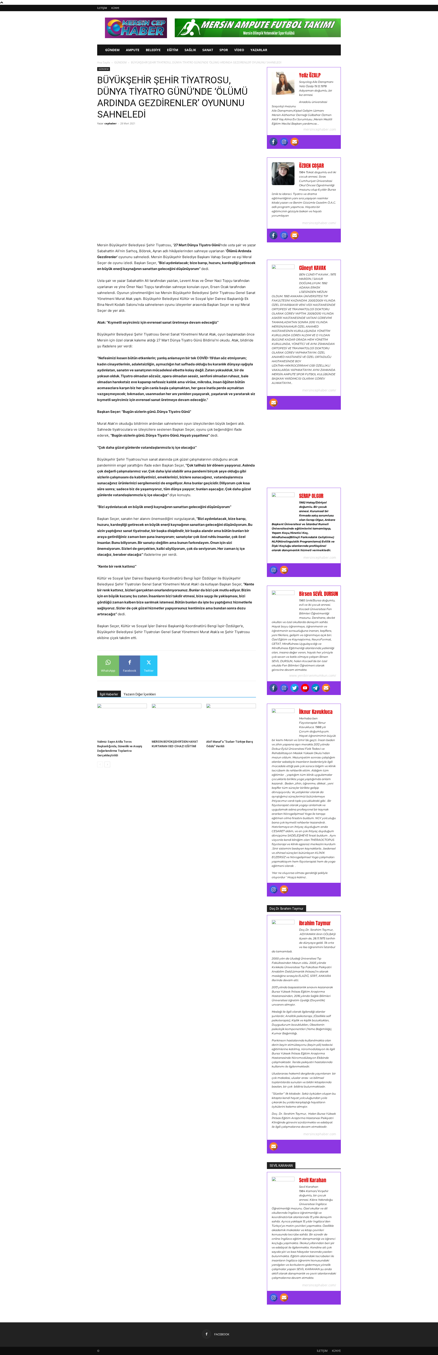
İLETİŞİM (102, 8)
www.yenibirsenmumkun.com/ (312, 675)
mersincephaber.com (319, 129)
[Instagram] (284, 142)
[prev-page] (100, 764)
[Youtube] (305, 688)
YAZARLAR (258, 50)
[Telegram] (315, 688)
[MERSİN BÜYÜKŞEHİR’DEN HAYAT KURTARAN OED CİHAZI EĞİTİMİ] (176, 721)
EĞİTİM (172, 50)
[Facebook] (273, 142)
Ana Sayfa (103, 62)
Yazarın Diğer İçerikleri (140, 694)
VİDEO (239, 50)
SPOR (223, 50)
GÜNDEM (112, 50)
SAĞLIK (190, 50)
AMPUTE (132, 50)
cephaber (110, 123)
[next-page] (107, 764)
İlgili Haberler (109, 694)
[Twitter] (294, 688)
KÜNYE (115, 8)
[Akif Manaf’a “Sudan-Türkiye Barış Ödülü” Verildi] (231, 721)
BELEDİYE (153, 50)
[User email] (294, 142)
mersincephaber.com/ (319, 223)
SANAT (207, 50)
